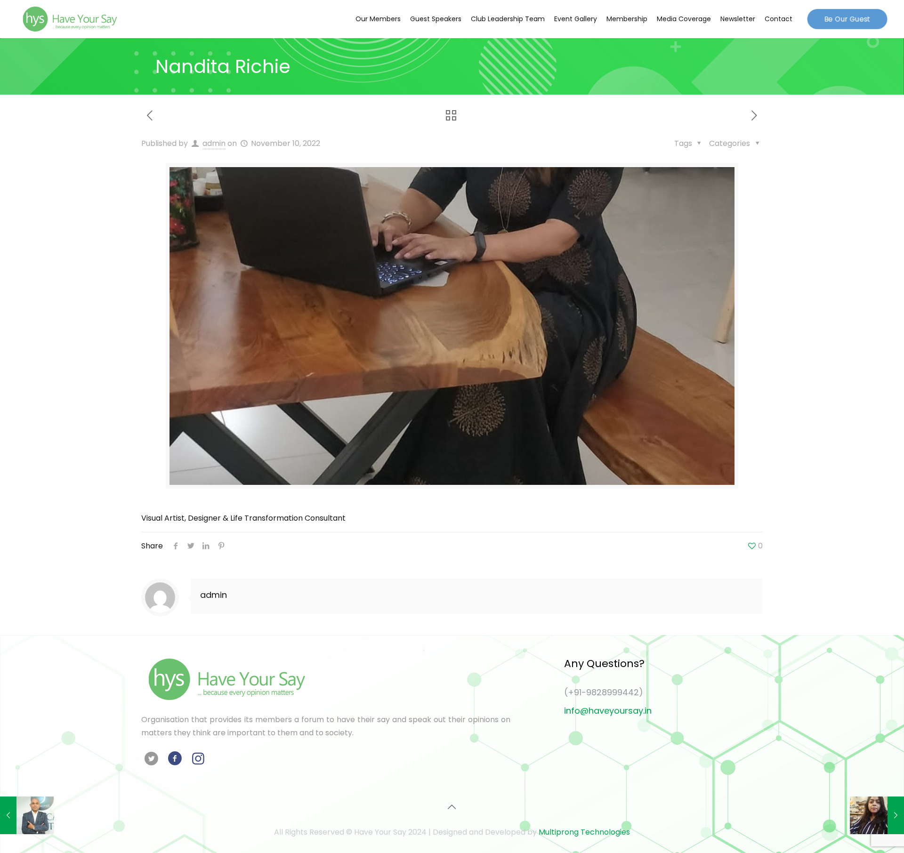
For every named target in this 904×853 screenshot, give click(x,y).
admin (214, 143)
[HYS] (69, 19)
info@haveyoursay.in (608, 710)
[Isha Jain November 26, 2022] (877, 815)
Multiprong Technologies (584, 832)
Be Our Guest (847, 19)
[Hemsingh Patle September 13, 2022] (27, 815)
